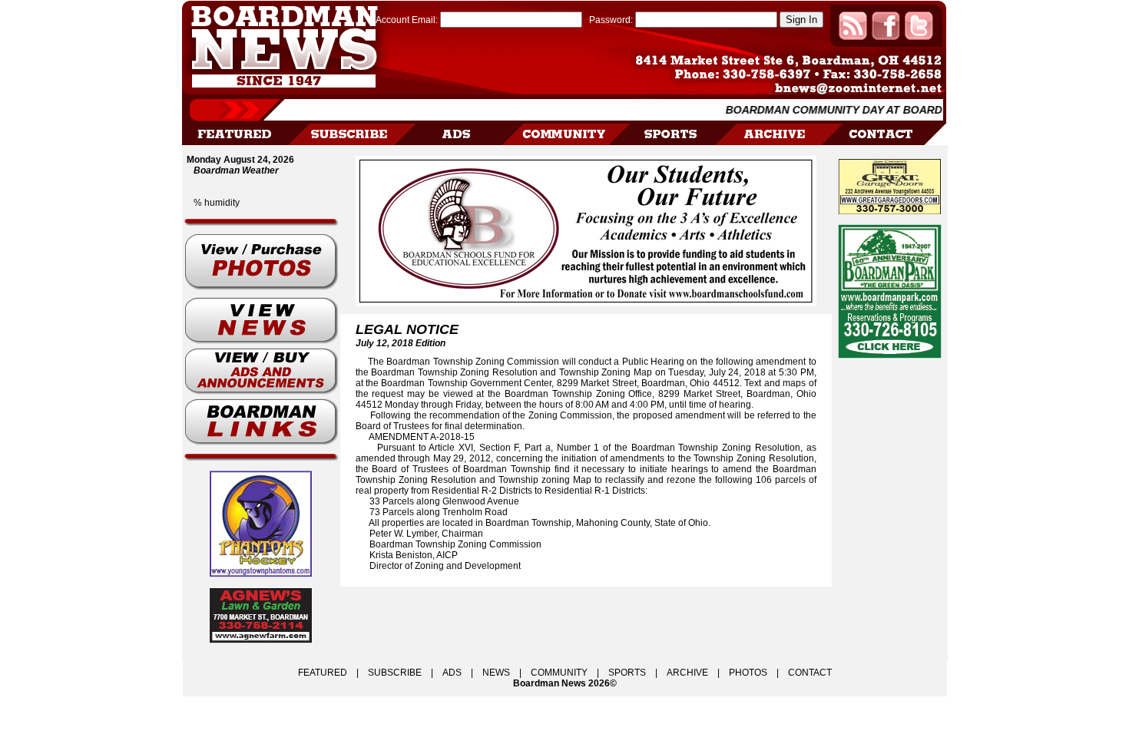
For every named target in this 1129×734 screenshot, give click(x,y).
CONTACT (810, 672)
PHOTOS (748, 672)
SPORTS (627, 672)
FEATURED (322, 672)
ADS (452, 672)
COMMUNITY (559, 672)
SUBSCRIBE (395, 672)
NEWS (496, 672)
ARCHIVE (687, 672)
